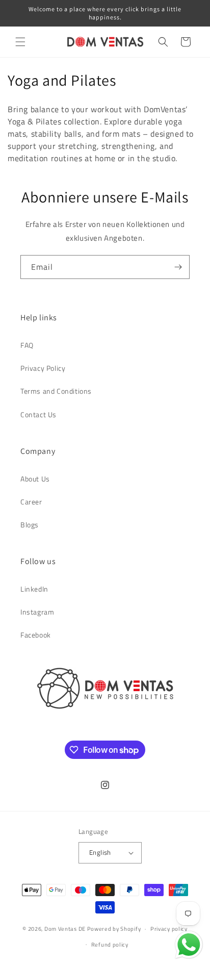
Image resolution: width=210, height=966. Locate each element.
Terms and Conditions (56, 391)
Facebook (35, 634)
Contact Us (38, 414)
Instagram (37, 611)
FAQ (27, 345)
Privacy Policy (42, 368)
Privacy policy (169, 929)
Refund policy (109, 944)
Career (31, 501)
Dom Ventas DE (65, 929)
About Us (35, 478)
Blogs (29, 524)
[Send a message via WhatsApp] (189, 945)
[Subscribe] (178, 267)
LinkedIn (34, 588)
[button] (20, 42)
